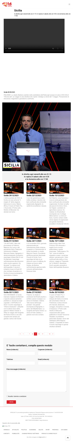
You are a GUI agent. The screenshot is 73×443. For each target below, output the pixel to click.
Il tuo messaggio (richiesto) (16, 369)
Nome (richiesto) (12, 349)
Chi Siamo (64, 429)
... (26, 334)
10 (39, 334)
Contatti (7, 433)
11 (42, 334)
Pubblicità (15, 433)
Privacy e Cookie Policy (49, 433)
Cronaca (7, 429)
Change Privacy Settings (30, 433)
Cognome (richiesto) (45, 349)
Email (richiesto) (43, 359)
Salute (40, 429)
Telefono (10, 359)
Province (55, 429)
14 (49, 334)
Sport (48, 429)
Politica (24, 429)
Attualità (15, 429)
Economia (32, 429)
